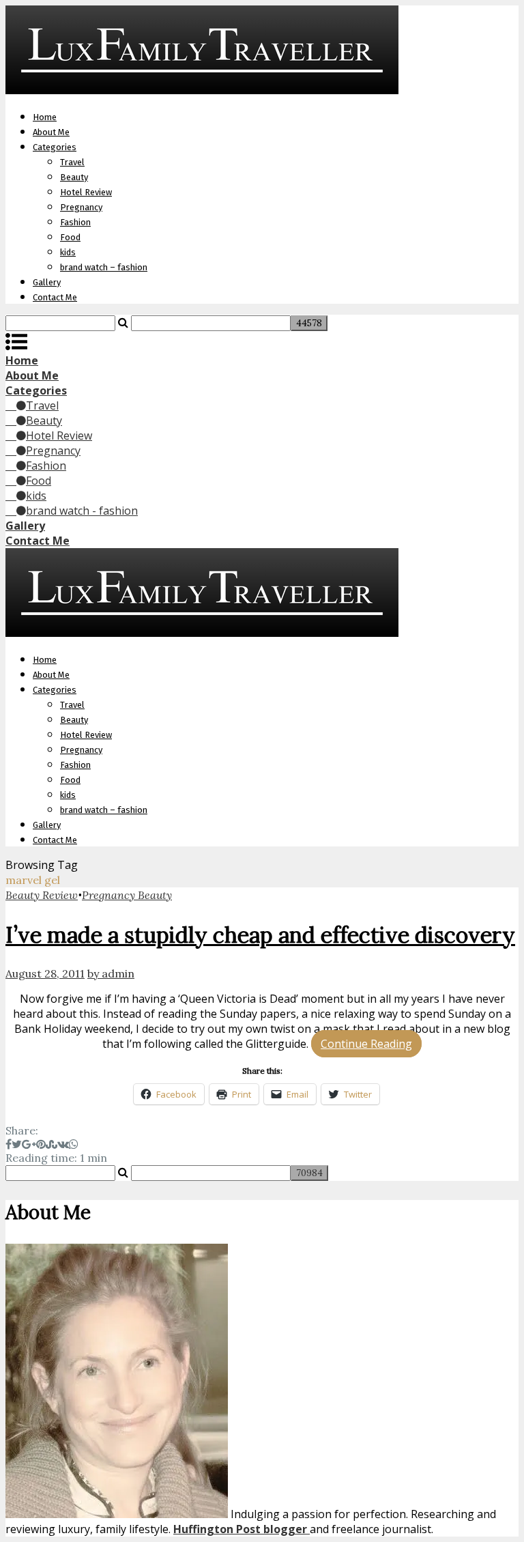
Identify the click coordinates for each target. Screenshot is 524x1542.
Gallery (47, 282)
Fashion (75, 222)
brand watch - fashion (82, 510)
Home (45, 117)
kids (68, 252)
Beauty (74, 177)
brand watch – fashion (103, 267)
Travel (72, 162)
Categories (54, 147)
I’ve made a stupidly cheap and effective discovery (260, 935)
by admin (110, 973)
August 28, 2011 (45, 973)
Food (70, 237)
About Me (51, 132)
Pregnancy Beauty (127, 895)
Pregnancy (81, 207)
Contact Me (55, 297)
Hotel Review (86, 192)
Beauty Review (41, 895)
